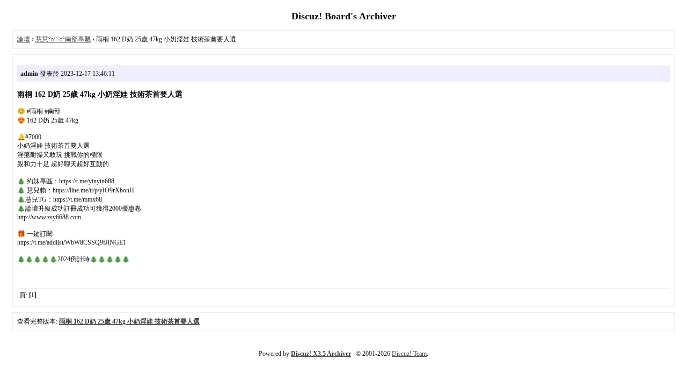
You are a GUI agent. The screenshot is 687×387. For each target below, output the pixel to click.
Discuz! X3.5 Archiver (321, 353)
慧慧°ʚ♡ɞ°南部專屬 (63, 39)
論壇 (23, 39)
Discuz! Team (409, 353)
